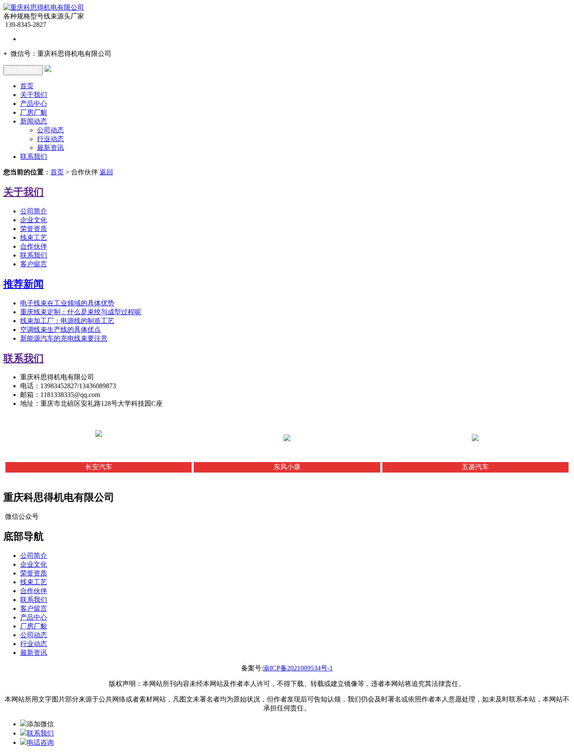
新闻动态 (33, 121)
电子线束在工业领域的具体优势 (67, 303)
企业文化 (33, 219)
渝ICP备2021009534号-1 (298, 668)
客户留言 (33, 264)
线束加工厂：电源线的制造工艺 (67, 320)
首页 (27, 85)
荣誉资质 (33, 228)
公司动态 (50, 130)
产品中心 (33, 103)
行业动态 (50, 138)
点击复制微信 (23, 70)
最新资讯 (50, 147)
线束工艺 (33, 237)
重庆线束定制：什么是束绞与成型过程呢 (80, 311)
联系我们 (33, 156)
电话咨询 (40, 742)
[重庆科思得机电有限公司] (43, 7)
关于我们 (33, 94)
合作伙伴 (33, 246)
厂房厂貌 (33, 112)
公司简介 (33, 211)
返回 (106, 172)
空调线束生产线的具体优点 (60, 329)
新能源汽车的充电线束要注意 (64, 338)
